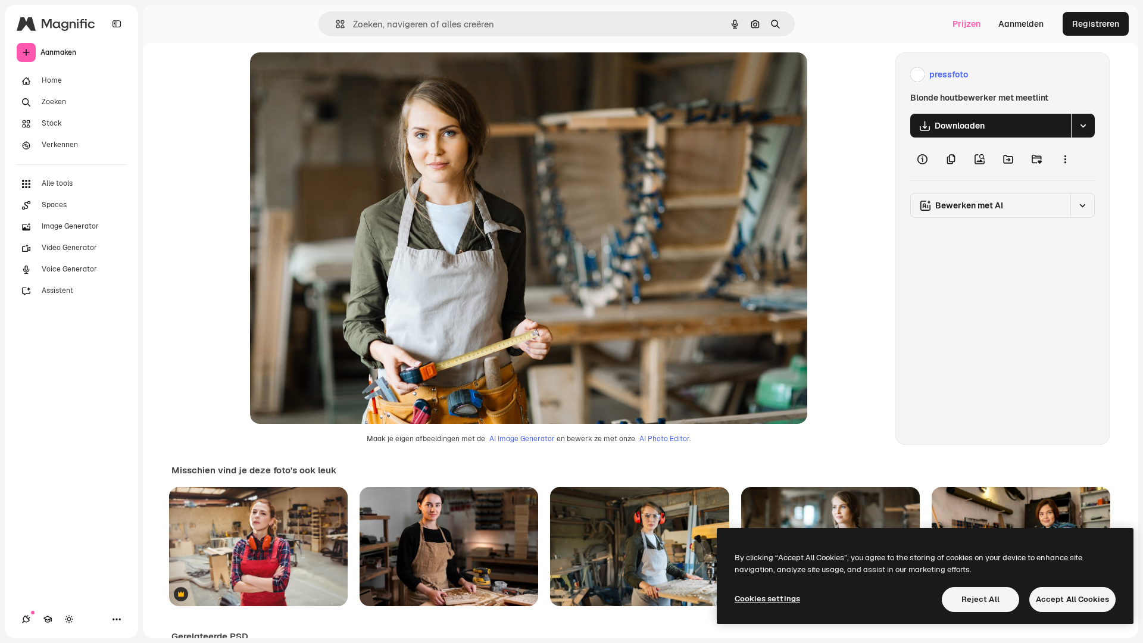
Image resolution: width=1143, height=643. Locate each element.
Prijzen (966, 23)
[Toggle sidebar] (116, 23)
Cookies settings (767, 599)
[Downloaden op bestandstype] (1083, 126)
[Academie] (47, 619)
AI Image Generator (522, 439)
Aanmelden (1021, 23)
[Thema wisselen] (69, 619)
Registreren (1095, 23)
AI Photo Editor (664, 439)
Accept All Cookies (1072, 599)
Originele (328, 74)
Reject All (980, 599)
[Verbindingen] (26, 619)
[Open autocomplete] (335, 24)
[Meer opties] (1065, 159)
